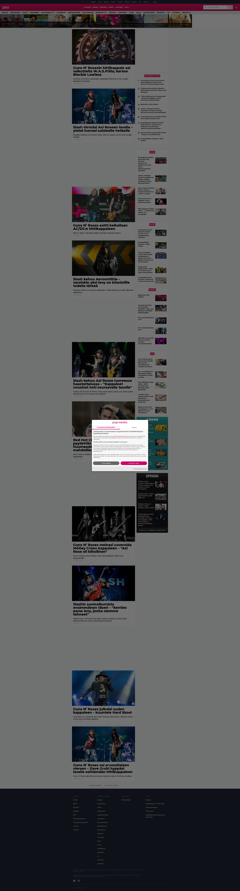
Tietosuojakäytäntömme (140, 469)
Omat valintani (106, 463)
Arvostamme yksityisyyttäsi (106, 427)
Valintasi (134, 427)
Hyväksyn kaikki (134, 463)
